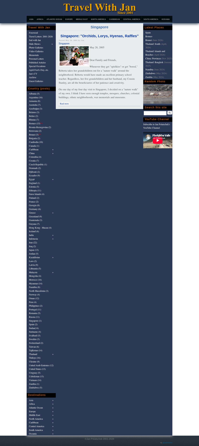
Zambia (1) (34, 383)
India (31, 235)
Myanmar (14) (35, 283)
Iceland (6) (34, 231)
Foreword (33, 32)
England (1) (34, 182)
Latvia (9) (33, 264)
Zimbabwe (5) (35, 387)
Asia (31, 19)
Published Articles (37, 62)
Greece (32, 212)
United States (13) (37, 368)
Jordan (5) (33, 253)
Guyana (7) (34, 223)
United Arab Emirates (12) (41, 365)
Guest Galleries (36, 81)
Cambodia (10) (36, 141)
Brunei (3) (35, 134)
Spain (148, 32)
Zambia (148, 77)
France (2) (33, 201)
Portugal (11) (35, 309)
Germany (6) (35, 208)
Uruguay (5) (34, 372)
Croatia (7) (34, 160)
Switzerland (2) (36, 342)
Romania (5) (34, 313)
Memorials (34, 55)
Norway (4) (34, 294)
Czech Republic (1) (38, 164)
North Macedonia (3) (38, 290)
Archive (32, 77)
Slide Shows (34, 43)
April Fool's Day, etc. (39, 69)
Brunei (148, 40)
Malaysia (33, 272)
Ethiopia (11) (35, 190)
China (32, 153)
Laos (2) (33, 261)
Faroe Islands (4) (36, 194)
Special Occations (37, 66)
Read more (65, 103)
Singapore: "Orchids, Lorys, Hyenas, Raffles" (99, 36)
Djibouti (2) (34, 171)
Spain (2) (33, 324)
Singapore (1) (35, 320)
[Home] (99, 14)
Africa (40, 19)
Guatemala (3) (35, 220)
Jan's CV (33, 73)
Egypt (32, 179)
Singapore (64, 43)
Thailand (33, 354)
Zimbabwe (150, 73)
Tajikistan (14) (35, 350)
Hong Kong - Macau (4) (40, 227)
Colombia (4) (35, 156)
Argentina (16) (36, 97)
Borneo (148, 36)
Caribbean (114, 19)
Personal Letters (36, 58)
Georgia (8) (34, 205)
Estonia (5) (34, 186)
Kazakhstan (34, 257)
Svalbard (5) (34, 335)
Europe (69, 19)
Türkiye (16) (34, 357)
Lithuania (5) (35, 268)
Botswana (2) (35, 130)
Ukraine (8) (34, 361)
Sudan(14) (34, 328)
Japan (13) (34, 249)
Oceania (166, 19)
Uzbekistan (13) (36, 376)
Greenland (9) (35, 216)
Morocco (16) (35, 279)
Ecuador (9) (34, 175)
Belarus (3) (34, 112)
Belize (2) (33, 115)
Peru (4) (32, 302)
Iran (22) (33, 242)
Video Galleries (36, 51)
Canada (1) (34, 145)
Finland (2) (34, 197)
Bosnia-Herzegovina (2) (40, 127)
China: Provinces (153, 58)
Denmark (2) (35, 168)
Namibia (149, 69)
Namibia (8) (34, 287)
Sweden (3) (34, 339)
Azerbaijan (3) (35, 108)
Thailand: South (152, 43)
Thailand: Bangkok (154, 62)
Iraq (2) (32, 246)
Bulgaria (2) (34, 138)
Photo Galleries (36, 47)
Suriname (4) (35, 331)
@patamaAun (167, 443)
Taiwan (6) (34, 346)
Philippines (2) (35, 305)
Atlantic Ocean (54, 19)
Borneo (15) (36, 123)
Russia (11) (34, 316)
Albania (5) (34, 93)
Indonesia (33, 238)
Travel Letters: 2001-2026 (41, 36)
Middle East (82, 19)
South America (150, 19)
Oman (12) (34, 298)
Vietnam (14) (35, 380)
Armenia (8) (34, 100)
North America (98, 19)
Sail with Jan (35, 40)
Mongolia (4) (35, 275)
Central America (131, 19)
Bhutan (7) (34, 119)
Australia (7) (34, 104)
